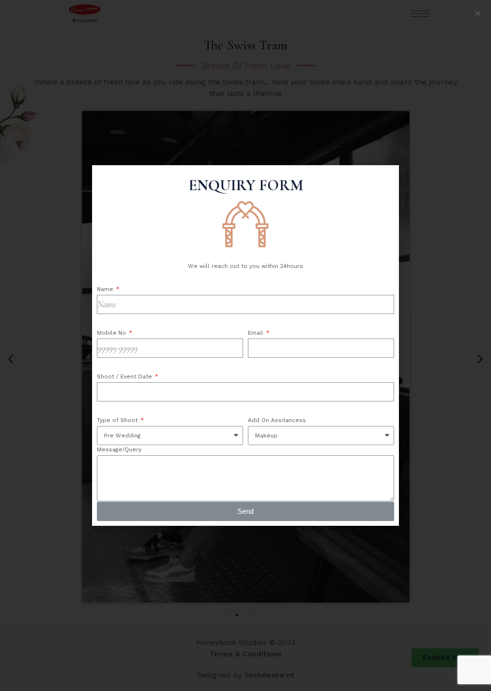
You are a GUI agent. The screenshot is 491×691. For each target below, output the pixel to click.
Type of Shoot (118, 420)
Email (256, 332)
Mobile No (112, 332)
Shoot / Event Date (125, 376)
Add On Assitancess (277, 420)
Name (106, 289)
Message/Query (119, 449)
